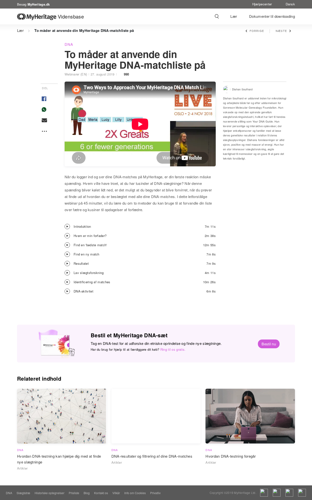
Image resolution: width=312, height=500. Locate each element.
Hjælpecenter (262, 4)
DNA (69, 44)
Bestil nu (269, 343)
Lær (233, 16)
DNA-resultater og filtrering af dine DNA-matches (151, 456)
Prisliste (74, 493)
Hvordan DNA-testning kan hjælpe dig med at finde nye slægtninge (59, 458)
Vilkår (116, 493)
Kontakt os (101, 493)
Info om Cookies (135, 493)
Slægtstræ (23, 493)
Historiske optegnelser (49, 493)
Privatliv (155, 493)
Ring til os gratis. (173, 349)
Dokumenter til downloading (272, 16)
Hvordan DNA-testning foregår (230, 456)
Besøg (33, 4)
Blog (87, 493)
